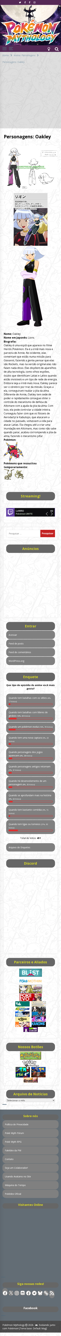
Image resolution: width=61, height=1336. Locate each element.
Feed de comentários (20, 652)
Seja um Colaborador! (16, 1167)
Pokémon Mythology (13, 1325)
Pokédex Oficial (13, 1193)
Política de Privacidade (16, 1124)
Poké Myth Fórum (14, 1133)
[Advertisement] (30, 97)
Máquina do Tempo (15, 1185)
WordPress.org (16, 660)
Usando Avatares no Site (18, 1176)
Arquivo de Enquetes (19, 847)
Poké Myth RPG (13, 1141)
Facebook (30, 1308)
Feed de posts (16, 643)
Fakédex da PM (13, 1150)
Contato (9, 1159)
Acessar (13, 634)
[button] (48, 48)
